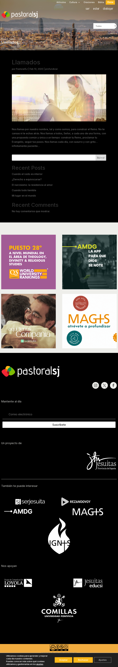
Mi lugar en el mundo (24, 195)
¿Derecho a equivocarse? (27, 179)
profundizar (51, 69)
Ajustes (103, 660)
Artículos (61, 2)
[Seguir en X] (104, 385)
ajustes (39, 664)
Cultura (73, 2)
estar (96, 8)
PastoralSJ (22, 69)
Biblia (101, 2)
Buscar (100, 157)
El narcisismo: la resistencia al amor (32, 184)
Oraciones (89, 2)
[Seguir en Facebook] (113, 385)
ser (88, 8)
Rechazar (83, 660)
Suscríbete (59, 424)
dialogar (108, 8)
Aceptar (63, 660)
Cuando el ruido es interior (27, 174)
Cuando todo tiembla (24, 190)
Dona (110, 2)
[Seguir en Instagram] (95, 385)
